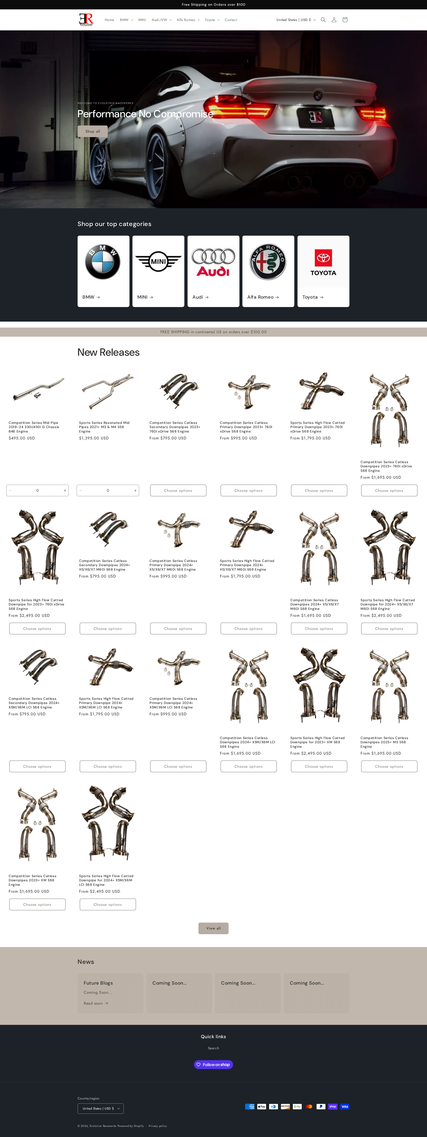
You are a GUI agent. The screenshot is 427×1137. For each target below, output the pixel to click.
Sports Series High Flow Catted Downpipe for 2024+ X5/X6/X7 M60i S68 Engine (388, 604)
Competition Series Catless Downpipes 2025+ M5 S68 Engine (384, 742)
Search (213, 1048)
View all (213, 928)
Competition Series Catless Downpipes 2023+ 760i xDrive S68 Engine (386, 466)
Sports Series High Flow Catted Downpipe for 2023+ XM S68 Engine (317, 742)
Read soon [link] (93, 1003)
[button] (126, 20)
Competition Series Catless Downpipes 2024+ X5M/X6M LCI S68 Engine (247, 742)
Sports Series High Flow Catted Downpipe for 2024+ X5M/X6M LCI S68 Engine (106, 880)
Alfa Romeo (260, 297)
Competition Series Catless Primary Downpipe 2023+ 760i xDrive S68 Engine (246, 427)
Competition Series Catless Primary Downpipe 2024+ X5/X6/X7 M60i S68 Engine (173, 564)
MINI (142, 297)
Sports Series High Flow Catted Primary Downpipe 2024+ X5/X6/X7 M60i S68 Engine (247, 564)
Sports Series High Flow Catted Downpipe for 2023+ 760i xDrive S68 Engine (36, 604)
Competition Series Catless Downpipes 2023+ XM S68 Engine (32, 880)
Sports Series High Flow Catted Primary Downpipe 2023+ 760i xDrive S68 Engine (317, 427)
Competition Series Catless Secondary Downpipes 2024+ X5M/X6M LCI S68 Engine (34, 703)
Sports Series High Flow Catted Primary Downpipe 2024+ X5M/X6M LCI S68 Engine (106, 703)
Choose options (178, 490)
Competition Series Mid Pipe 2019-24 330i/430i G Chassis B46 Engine (34, 427)
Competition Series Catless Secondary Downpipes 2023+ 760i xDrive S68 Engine (175, 427)
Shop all (92, 131)
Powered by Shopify (131, 1126)
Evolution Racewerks (103, 1126)
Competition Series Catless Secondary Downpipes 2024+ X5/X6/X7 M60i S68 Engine (104, 564)
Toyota (310, 297)
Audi (197, 297)
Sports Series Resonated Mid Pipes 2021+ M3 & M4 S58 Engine (104, 427)
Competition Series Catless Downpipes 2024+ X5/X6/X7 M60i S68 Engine (314, 604)
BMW (89, 297)
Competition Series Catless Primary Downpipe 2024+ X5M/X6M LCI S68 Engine (173, 703)
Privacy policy (158, 1126)
